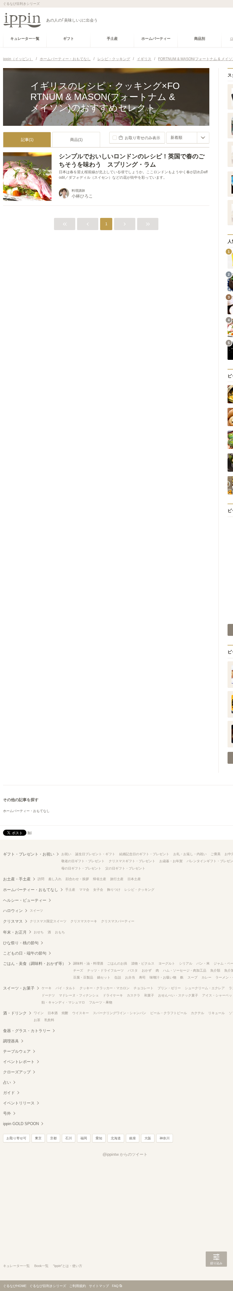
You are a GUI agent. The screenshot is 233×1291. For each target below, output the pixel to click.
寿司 (142, 977)
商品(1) (76, 139)
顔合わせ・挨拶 (77, 879)
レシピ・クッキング (139, 889)
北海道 (116, 1138)
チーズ (78, 970)
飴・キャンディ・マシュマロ (63, 1002)
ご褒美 (216, 854)
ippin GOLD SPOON (21, 1123)
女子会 (98, 889)
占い (7, 1082)
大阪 (147, 1138)
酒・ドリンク (15, 1013)
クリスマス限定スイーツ (48, 921)
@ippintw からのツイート (125, 1154)
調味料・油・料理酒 (88, 963)
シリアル (185, 963)
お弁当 (130, 977)
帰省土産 (99, 879)
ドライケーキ (113, 995)
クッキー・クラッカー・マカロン (104, 988)
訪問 (41, 879)
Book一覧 (41, 1266)
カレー (206, 977)
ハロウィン (13, 910)
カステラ (133, 995)
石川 (68, 1138)
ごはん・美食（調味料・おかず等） (34, 963)
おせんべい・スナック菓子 (178, 995)
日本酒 (53, 1013)
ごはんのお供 (117, 963)
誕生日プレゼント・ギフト (95, 854)
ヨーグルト (166, 963)
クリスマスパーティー (117, 921)
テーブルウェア (17, 1051)
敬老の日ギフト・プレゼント (83, 861)
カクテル (197, 1013)
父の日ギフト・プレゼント (125, 868)
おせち (39, 932)
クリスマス (13, 921)
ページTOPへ (216, 1277)
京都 (53, 1138)
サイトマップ (99, 1286)
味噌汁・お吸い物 (163, 977)
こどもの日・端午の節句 (24, 953)
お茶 (37, 1020)
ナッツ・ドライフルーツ (105, 970)
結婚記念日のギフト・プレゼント (144, 854)
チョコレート (143, 988)
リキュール (216, 1013)
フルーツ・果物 (100, 1002)
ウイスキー (80, 1013)
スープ (192, 977)
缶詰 (117, 977)
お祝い (66, 854)
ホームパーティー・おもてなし (26, 811)
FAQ (115, 1286)
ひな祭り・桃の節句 (21, 943)
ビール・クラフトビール (168, 1013)
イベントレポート (19, 1061)
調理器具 (11, 1041)
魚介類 (215, 970)
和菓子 (149, 995)
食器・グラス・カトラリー (26, 1030)
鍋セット (103, 977)
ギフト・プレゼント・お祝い (28, 854)
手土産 (70, 889)
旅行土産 (116, 879)
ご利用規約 (77, 1286)
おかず (147, 970)
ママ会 (84, 889)
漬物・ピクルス (142, 963)
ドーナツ (48, 995)
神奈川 (165, 1138)
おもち (60, 932)
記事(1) (27, 139)
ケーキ (47, 988)
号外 (7, 1113)
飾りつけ (113, 889)
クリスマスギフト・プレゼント (132, 861)
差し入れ (55, 879)
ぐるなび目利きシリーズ (47, 1286)
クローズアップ (17, 1072)
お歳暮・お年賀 (171, 861)
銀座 (132, 1138)
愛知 (99, 1138)
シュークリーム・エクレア (205, 988)
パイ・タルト (66, 988)
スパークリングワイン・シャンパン (119, 1013)
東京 (38, 1138)
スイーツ (36, 910)
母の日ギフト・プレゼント (81, 868)
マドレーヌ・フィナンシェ (79, 995)
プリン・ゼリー (169, 988)
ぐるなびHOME (14, 1286)
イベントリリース (19, 1103)
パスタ (133, 970)
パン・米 (203, 963)
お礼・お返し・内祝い (190, 854)
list (30, 832)
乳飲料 (49, 1020)
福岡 (83, 1138)
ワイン (39, 1013)
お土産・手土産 (17, 879)
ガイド (9, 1092)
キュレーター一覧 (16, 1266)
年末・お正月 (15, 932)
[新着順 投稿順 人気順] (187, 137)
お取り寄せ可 (16, 1138)
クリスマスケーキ (83, 921)
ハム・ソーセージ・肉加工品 (184, 970)
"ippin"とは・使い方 (67, 1266)
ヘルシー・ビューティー (24, 900)
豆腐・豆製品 (83, 977)
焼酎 (65, 1013)
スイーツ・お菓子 (19, 988)
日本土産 (134, 879)
